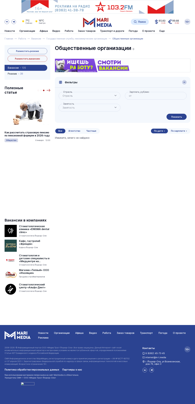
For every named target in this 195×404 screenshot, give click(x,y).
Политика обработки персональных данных (32, 369)
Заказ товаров (125, 332)
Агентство (74, 131)
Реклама (43, 337)
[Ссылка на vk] (7, 21)
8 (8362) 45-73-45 (155, 353)
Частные (91, 131)
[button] (48, 90)
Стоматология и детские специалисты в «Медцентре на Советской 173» (34, 258)
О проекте (179, 332)
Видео (56, 31)
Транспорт (146, 332)
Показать (176, 117)
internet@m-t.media (155, 357)
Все (60, 131)
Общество (11, 140)
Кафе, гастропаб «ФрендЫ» (29, 242)
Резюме (15, 73)
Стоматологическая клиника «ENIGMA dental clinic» (34, 229)
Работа (69, 31)
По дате (158, 131)
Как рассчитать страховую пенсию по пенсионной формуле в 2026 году (27, 134)
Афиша (79, 332)
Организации (62, 332)
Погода (162, 332)
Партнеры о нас (72, 369)
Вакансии (17, 67)
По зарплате (178, 131)
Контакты (148, 348)
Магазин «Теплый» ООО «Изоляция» (34, 271)
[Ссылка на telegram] (13, 21)
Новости (10, 31)
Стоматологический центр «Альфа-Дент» (32, 286)
